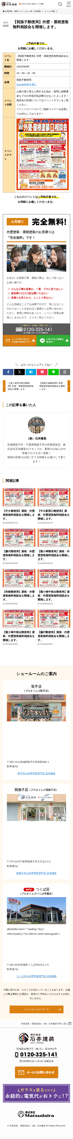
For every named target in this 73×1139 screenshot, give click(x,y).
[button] (8, 372)
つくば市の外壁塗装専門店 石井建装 (36, 976)
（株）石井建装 (36, 438)
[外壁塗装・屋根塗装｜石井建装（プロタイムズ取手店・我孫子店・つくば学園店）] (9, 4)
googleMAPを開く (26, 84)
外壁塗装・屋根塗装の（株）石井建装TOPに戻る (44, 1023)
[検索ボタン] (60, 4)
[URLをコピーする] (65, 372)
